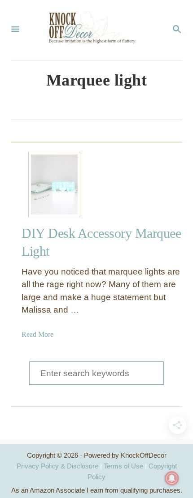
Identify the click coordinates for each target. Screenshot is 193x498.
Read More (37, 334)
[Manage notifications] (172, 478)
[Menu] (15, 30)
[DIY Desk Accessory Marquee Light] (54, 184)
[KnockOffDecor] (96, 30)
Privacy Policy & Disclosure (57, 466)
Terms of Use (123, 466)
